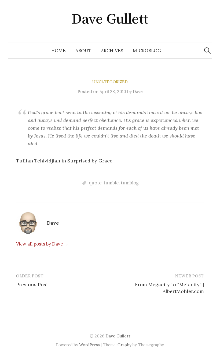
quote (95, 183)
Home (58, 51)
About (83, 51)
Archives (112, 51)
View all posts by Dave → (42, 244)
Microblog (147, 51)
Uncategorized (110, 81)
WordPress (89, 344)
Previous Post (32, 284)
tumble (111, 183)
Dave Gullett (110, 19)
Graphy (124, 344)
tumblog (130, 183)
